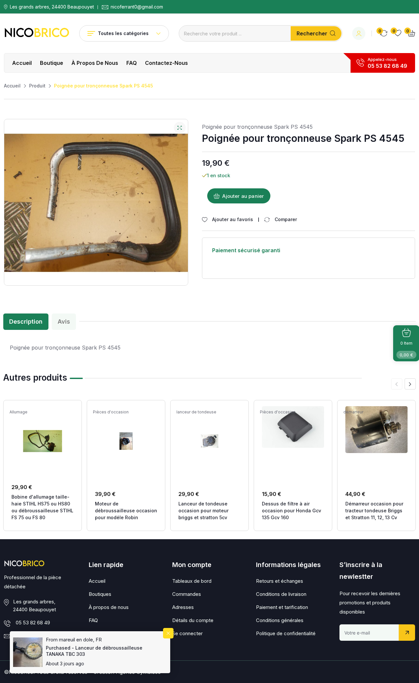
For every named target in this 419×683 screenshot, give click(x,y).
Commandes (186, 594)
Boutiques (100, 594)
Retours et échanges (279, 581)
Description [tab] (26, 321)
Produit (37, 85)
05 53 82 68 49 (387, 66)
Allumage (18, 412)
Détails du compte (192, 620)
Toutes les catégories (123, 33)
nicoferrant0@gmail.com (137, 7)
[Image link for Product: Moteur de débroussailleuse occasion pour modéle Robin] (126, 441)
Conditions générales (279, 620)
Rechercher (312, 33)
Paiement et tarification (282, 607)
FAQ (131, 63)
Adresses (183, 607)
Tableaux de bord (191, 581)
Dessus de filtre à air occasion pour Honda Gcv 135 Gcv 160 (291, 510)
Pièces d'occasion (111, 412)
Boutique (51, 63)
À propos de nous (94, 63)
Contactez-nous (166, 63)
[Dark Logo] (36, 33)
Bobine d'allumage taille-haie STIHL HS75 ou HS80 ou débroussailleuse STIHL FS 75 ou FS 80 (42, 507)
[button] (410, 383)
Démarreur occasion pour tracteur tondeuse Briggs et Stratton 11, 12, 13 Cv (374, 510)
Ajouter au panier (243, 196)
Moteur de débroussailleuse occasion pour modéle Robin (126, 510)
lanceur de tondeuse (196, 412)
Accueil (22, 63)
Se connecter (187, 633)
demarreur (353, 412)
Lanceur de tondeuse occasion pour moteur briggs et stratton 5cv (203, 510)
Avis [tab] (64, 321)
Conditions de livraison (281, 594)
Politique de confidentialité (286, 633)
